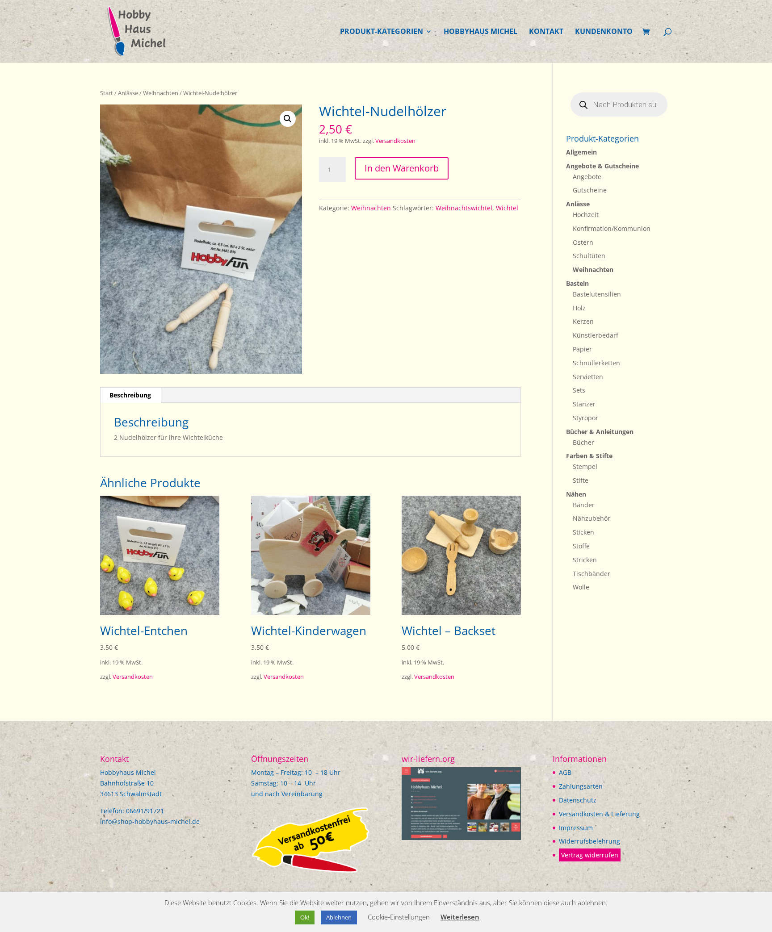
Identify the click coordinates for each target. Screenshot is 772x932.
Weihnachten (160, 93)
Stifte (580, 480)
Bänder (584, 505)
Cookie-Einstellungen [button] (399, 916)
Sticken (583, 532)
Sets (579, 390)
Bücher (583, 442)
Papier (582, 349)
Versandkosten (395, 141)
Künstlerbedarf (595, 335)
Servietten (588, 376)
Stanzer (584, 404)
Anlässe (128, 93)
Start (106, 93)
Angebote (587, 176)
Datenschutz (577, 800)
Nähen (576, 494)
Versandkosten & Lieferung (599, 814)
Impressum (576, 827)
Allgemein (581, 152)
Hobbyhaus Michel (480, 32)
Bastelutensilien (597, 294)
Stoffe (581, 546)
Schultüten (589, 255)
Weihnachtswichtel (464, 208)
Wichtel (507, 208)
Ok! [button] (304, 917)
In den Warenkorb (402, 168)
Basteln (577, 283)
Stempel (585, 466)
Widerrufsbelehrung (589, 841)
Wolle (581, 587)
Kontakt (546, 32)
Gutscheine (590, 190)
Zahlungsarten (581, 786)
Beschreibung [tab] (130, 395)
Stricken (585, 560)
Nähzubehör (591, 518)
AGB (565, 772)
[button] (288, 119)
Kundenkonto (604, 32)
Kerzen (583, 321)
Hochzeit (586, 214)
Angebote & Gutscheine (602, 166)
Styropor (585, 418)
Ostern (583, 242)
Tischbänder (591, 573)
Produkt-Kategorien (381, 32)
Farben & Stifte (589, 455)
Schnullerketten (596, 363)
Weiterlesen (460, 916)
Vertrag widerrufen (589, 855)
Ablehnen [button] (339, 917)
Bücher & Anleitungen (600, 431)
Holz (579, 308)
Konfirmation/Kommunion (611, 228)
